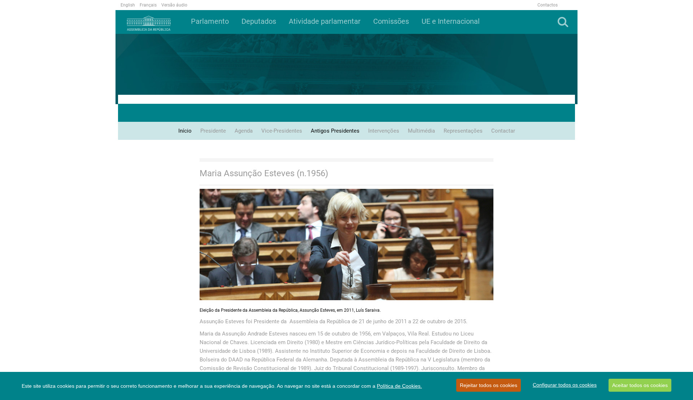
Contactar (503, 131)
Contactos (547, 5)
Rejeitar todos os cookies (488, 385)
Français (148, 5)
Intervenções (383, 131)
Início (185, 131)
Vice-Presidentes (281, 131)
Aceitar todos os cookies (640, 385)
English (128, 5)
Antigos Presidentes (335, 131)
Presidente (213, 131)
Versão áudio (174, 5)
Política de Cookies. (399, 386)
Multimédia (421, 131)
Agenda (244, 131)
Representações (463, 131)
